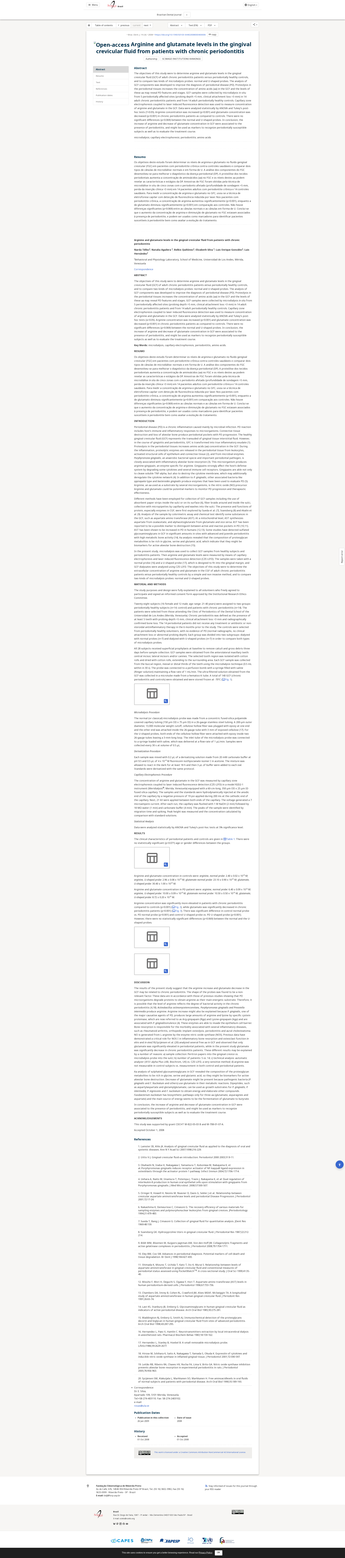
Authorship (151, 58)
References (101, 88)
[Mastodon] (117, 1523)
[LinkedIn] (120, 1523)
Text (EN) (193, 25)
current (137, 25)
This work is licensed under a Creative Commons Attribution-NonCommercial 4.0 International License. (200, 1452)
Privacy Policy (205, 1553)
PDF (210, 25)
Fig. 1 (228, 679)
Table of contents (104, 25)
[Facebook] (124, 1523)
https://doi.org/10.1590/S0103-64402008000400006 (180, 34)
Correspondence (143, 269)
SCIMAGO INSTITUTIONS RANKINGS (181, 58)
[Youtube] (127, 1523)
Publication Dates (104, 95)
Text (98, 82)
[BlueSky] (114, 1523)
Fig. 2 (178, 907)
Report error (341, 556)
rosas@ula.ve (141, 1405)
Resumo (100, 75)
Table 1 (230, 839)
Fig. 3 (178, 910)
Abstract (174, 25)
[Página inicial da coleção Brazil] (98, 1517)
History (99, 101)
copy (212, 34)
